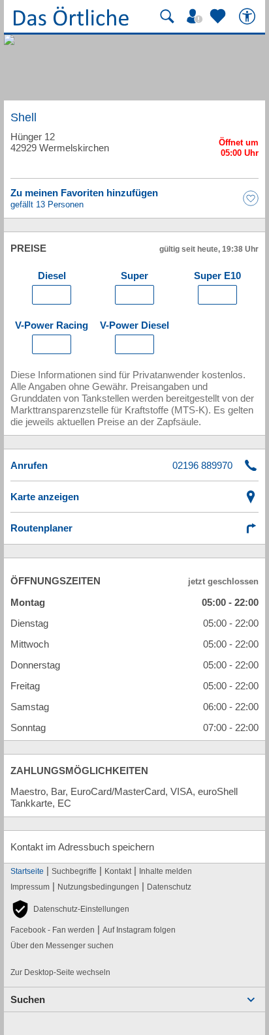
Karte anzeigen (44, 496)
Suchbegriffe (74, 871)
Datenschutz (169, 887)
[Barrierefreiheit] (249, 16)
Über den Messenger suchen (62, 945)
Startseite (27, 871)
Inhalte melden (165, 871)
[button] (69, 909)
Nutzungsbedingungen (98, 887)
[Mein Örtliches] (196, 16)
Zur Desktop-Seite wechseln (60, 972)
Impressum (30, 887)
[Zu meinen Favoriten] (219, 16)
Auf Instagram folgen (139, 930)
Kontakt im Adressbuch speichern (82, 846)
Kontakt (117, 871)
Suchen (27, 999)
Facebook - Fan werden (52, 930)
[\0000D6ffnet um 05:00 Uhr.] (239, 149)
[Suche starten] (167, 16)
